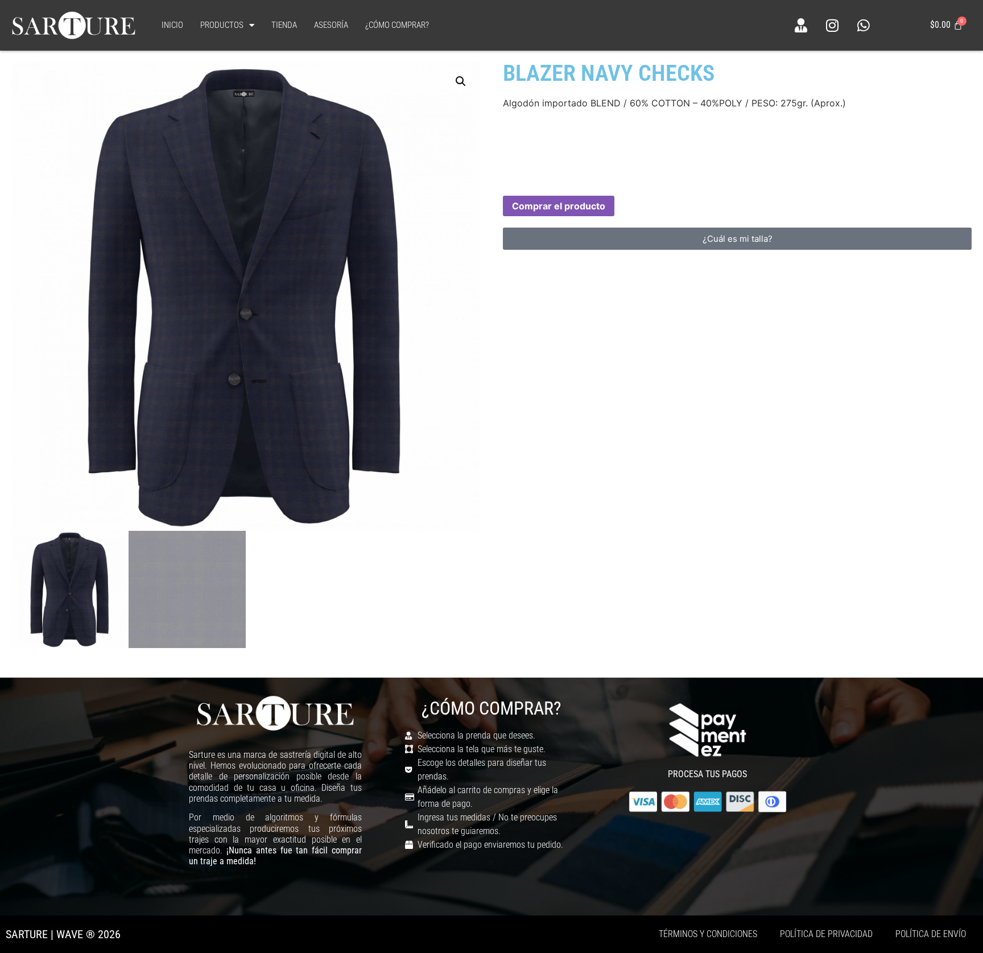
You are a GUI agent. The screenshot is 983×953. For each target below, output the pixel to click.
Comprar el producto (558, 206)
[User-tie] (801, 25)
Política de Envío (930, 934)
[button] (461, 81)
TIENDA (284, 25)
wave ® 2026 (88, 934)
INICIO (172, 25)
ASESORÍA (331, 25)
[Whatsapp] (863, 25)
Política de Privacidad (826, 934)
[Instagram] (832, 25)
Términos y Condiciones (708, 934)
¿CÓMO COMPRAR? (397, 25)
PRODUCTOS (221, 25)
